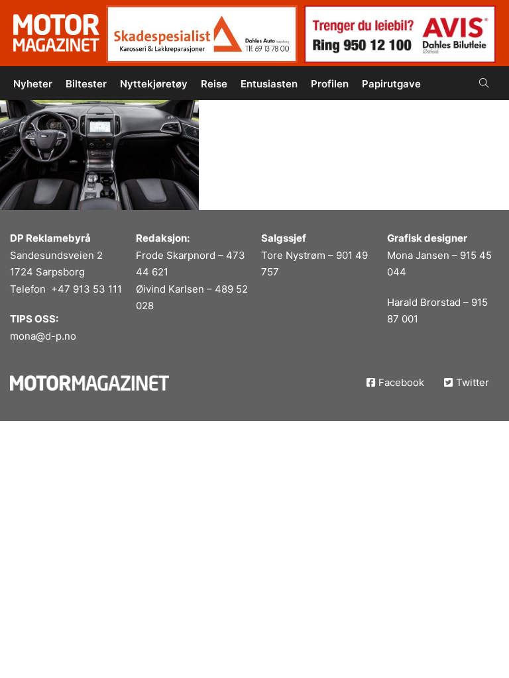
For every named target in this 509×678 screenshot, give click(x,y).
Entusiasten (269, 83)
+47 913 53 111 (86, 289)
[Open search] (484, 83)
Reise (214, 83)
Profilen (330, 83)
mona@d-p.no (43, 336)
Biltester (86, 83)
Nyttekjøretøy (154, 83)
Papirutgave (391, 83)
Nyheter (32, 83)
